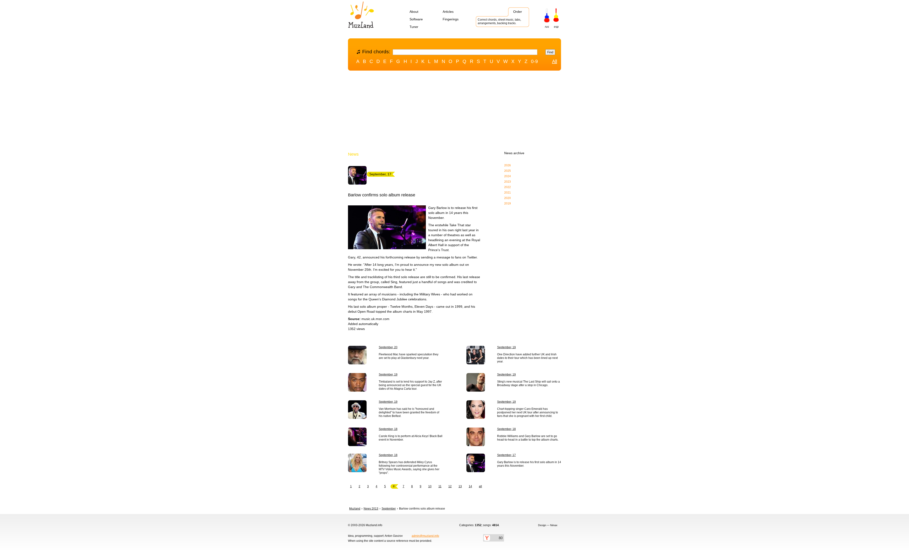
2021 (507, 192)
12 (450, 486)
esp (556, 26)
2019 (507, 203)
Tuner (414, 27)
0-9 (534, 61)
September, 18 (388, 429)
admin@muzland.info (425, 535)
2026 (507, 165)
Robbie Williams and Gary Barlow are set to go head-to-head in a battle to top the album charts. (527, 437)
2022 (507, 187)
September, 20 (388, 347)
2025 (507, 170)
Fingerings (451, 19)
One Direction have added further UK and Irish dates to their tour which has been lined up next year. (527, 358)
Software (416, 19)
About (414, 12)
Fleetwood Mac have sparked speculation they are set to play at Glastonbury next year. (408, 356)
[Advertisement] (454, 112)
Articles (448, 12)
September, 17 (506, 455)
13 (460, 486)
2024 (507, 176)
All (554, 61)
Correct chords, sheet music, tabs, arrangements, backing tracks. (499, 21)
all (480, 486)
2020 (507, 198)
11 (439, 486)
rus (547, 26)
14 (470, 486)
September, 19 (506, 347)
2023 (507, 181)
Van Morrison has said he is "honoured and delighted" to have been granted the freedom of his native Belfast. (409, 412)
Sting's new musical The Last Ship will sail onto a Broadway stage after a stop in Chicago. (528, 383)
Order (517, 12)
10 (430, 486)
